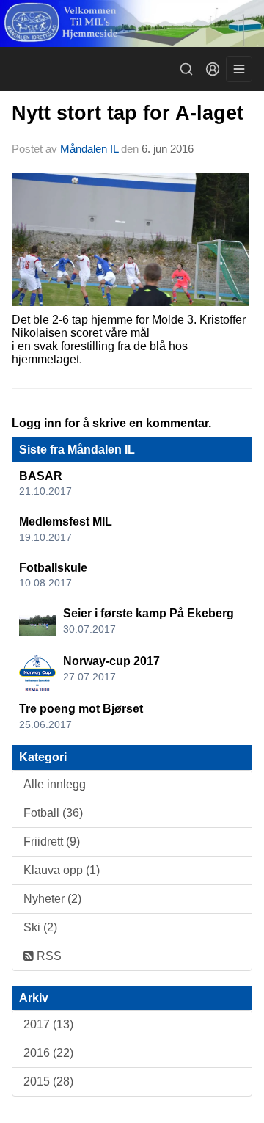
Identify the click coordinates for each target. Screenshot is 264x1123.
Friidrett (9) (51, 841)
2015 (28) (48, 1081)
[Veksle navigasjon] (239, 69)
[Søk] (186, 69)
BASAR (40, 476)
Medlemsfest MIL (65, 521)
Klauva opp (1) (61, 870)
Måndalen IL (89, 148)
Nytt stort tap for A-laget (127, 113)
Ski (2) (40, 927)
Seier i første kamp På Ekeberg (148, 613)
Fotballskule (53, 568)
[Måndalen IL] (132, 23)
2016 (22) (48, 1053)
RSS (48, 956)
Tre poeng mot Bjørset (81, 708)
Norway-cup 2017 (111, 661)
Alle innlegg (54, 784)
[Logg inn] (212, 69)
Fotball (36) (53, 813)
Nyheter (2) (52, 899)
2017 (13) (48, 1024)
